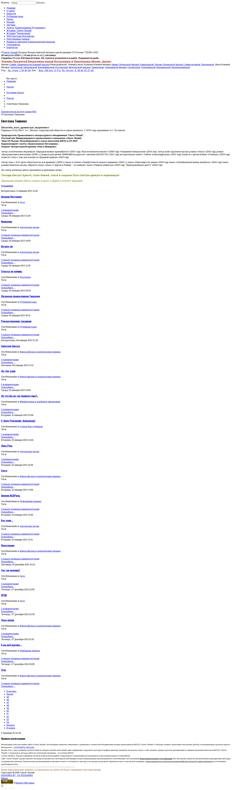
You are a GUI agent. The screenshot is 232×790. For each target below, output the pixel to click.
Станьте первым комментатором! (20, 235)
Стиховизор (13, 44)
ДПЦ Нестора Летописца (20, 36)
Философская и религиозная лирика (40, 351)
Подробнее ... (8, 212)
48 (7, 705)
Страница (7, 185)
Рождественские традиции (16, 321)
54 (7, 722)
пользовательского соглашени (155, 758)
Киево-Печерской (120, 64)
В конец (10, 727)
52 (7, 716)
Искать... (6, 2)
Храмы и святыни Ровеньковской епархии (30, 41)
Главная (10, 7)
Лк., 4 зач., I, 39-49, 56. (19, 70)
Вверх (4, 778)
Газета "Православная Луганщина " (26, 27)
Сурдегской (133, 67)
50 (7, 711)
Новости (11, 13)
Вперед (10, 725)
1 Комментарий (10, 210)
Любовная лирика (30, 650)
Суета (4, 470)
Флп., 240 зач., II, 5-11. (50, 70)
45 (7, 696)
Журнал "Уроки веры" (18, 33)
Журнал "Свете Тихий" (19, 30)
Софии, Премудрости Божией (25, 64)
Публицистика (14, 16)
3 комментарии (10, 359)
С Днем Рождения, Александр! (18, 420)
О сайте (10, 10)
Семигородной (192, 64)
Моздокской (75, 67)
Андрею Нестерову (11, 196)
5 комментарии (10, 384)
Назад (9, 694)
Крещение (6, 221)
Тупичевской (148, 67)
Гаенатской (97, 67)
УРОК (4, 595)
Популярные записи (18, 38)
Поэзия (10, 22)
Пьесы (10, 98)
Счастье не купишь (11, 271)
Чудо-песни (7, 620)
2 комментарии (10, 409)
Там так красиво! (10, 570)
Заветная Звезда (10, 346)
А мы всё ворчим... (11, 645)
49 (7, 708)
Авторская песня (29, 227)
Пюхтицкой (207, 64)
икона (106, 61)
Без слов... (7, 520)
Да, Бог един (8, 371)
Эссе (22, 202)
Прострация (7, 545)
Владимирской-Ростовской (53, 67)
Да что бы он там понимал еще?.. (19, 396)
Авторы (10, 24)
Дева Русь (6, 445)
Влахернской (163, 67)
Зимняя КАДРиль (10, 495)
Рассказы (25, 277)
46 (7, 699)
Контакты (12, 47)
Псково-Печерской (164, 64)
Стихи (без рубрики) (31, 426)
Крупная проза (14, 92)
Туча (3, 670)
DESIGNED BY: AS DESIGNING (17, 775)
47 (7, 702)
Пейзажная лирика (30, 501)
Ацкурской (16, 67)
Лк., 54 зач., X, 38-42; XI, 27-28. (78, 70)
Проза (9, 19)
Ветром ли (7, 246)
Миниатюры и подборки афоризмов (40, 401)
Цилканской (30, 67)
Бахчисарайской (180, 67)
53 (7, 719)
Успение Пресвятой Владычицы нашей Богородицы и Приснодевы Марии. (51, 61)
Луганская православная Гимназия (20, 296)
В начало (11, 691)
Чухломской (111, 67)
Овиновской (146, 64)
